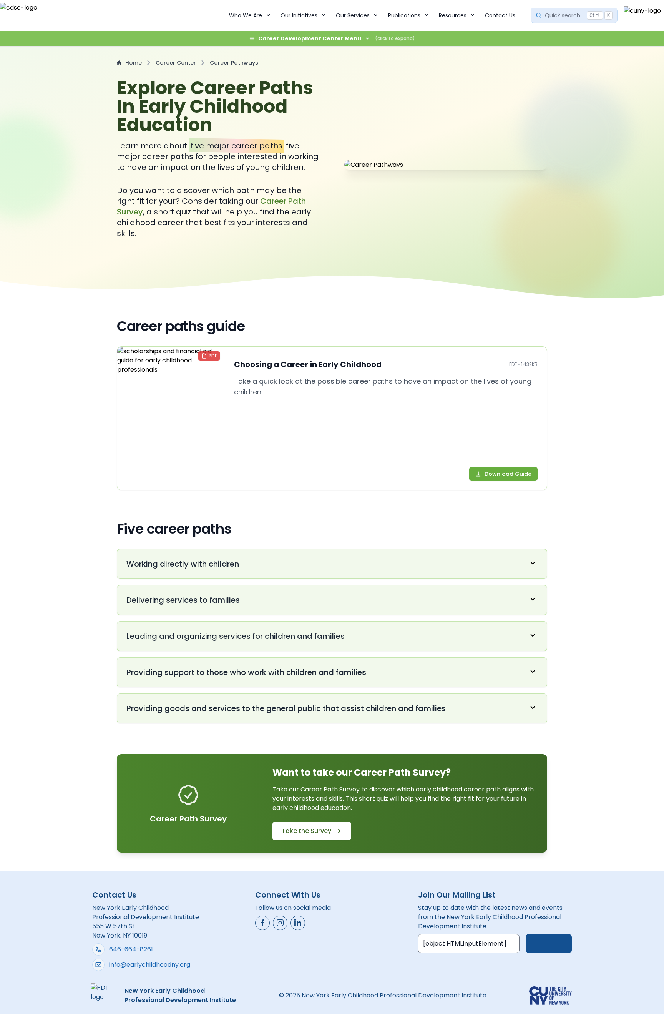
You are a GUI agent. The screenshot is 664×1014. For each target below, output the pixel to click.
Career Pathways (234, 62)
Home (133, 62)
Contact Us (500, 15)
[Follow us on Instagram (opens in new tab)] (280, 923)
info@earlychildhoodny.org (149, 964)
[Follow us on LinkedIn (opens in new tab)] (297, 923)
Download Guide (508, 474)
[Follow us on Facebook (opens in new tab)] (262, 923)
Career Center (176, 62)
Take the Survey (306, 830)
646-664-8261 (131, 949)
